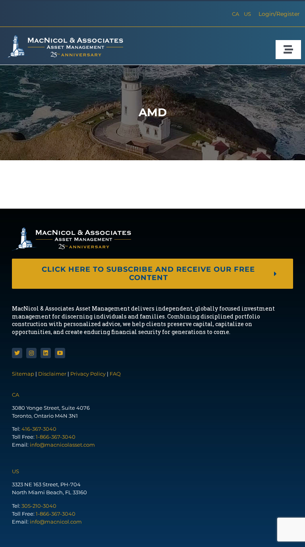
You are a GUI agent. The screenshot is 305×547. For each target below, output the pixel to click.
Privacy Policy (88, 373)
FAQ (115, 373)
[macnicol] (63, 38)
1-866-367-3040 (55, 437)
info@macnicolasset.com (62, 444)
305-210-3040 (38, 506)
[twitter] (17, 353)
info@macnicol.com (56, 521)
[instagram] (31, 353)
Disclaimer (52, 373)
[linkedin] (46, 353)
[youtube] (60, 353)
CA (235, 14)
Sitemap (23, 373)
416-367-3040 (38, 429)
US (247, 14)
